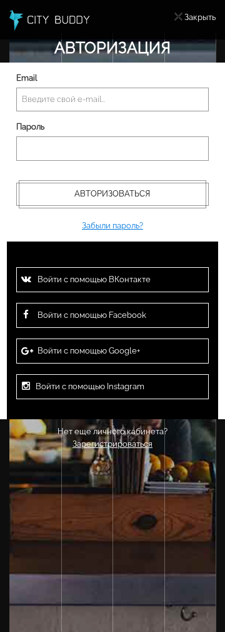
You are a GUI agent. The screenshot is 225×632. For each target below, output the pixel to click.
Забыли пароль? (112, 225)
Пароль (30, 126)
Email (27, 78)
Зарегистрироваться (112, 444)
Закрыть (200, 17)
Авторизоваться (112, 193)
